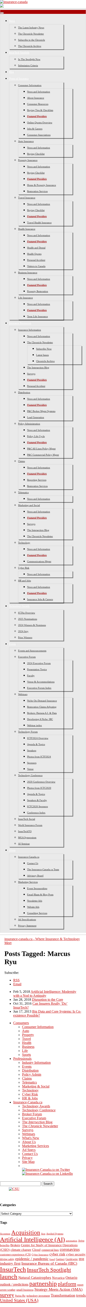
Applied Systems (54, 1233)
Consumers (21, 1023)
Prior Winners (25, 637)
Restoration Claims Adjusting (41, 706)
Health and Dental (36, 247)
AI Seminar (24, 843)
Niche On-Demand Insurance (42, 700)
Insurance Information (29, 330)
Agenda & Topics (36, 744)
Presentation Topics (37, 669)
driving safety (7, 1259)
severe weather (7, 1289)
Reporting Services (36, 480)
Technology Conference (30, 775)
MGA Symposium (27, 837)
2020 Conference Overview (41, 781)
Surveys (31, 373)
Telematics (23, 492)
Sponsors (31, 762)
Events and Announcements (32, 650)
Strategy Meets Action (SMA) (58, 1289)
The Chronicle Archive (29, 46)
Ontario (71, 1277)
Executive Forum (27, 656)
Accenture (5, 1234)
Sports (26, 1054)
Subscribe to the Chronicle (31, 40)
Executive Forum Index (39, 688)
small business (25, 1289)
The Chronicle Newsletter (31, 33)
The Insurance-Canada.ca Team (43, 869)
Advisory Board (35, 875)
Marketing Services (28, 882)
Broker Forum (32, 1114)
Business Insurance (27, 272)
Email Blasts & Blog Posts (40, 894)
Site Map (28, 1162)
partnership (43, 1283)
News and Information (38, 91)
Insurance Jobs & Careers (40, 599)
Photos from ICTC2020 (39, 788)
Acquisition (25, 1232)
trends (81, 1295)
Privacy (27, 1158)
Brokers (15, 1245)
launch (8, 1276)
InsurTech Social (26, 819)
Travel (26, 1039)
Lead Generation (35, 417)
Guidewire (71, 1259)
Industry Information (36, 1062)
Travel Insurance (26, 197)
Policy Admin (31, 1074)
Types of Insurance (19, 78)
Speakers (31, 750)
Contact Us (32, 863)
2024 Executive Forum (39, 663)
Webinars (22, 694)
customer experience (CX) (15, 1254)
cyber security (76, 1254)
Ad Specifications (27, 919)
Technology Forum (28, 731)
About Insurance (35, 98)
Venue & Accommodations (40, 681)
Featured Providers (37, 116)
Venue (30, 769)
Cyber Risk (23, 567)
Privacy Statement (27, 925)
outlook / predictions (14, 1284)
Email (17, 984)
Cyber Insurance (40, 1254)
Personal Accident (36, 260)
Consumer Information (29, 85)
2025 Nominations (27, 619)
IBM (81, 1259)
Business (28, 1047)
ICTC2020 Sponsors (37, 806)
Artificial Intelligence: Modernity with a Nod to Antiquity (44, 993)
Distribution (24, 392)
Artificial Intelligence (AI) (32, 1239)
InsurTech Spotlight (19, 52)
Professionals (22, 1058)
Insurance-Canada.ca (28, 857)
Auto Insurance (26, 141)
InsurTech (13, 1269)
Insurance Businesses (20, 323)
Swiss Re (20, 1295)
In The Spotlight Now (29, 59)
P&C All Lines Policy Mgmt (41, 448)
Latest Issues (42, 355)
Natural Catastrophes (34, 1277)
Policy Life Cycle (36, 436)
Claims (21, 461)
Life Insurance (25, 297)
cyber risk (57, 1254)
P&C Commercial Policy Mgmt (43, 454)
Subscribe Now (44, 348)
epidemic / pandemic (32, 1259)
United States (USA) (19, 1300)
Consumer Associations (38, 135)
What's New (30, 1138)
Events (12, 644)
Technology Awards (19, 606)
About (12, 850)
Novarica (58, 1277)
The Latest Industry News (31, 27)
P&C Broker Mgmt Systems (41, 411)
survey (7, 1295)
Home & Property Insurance (41, 185)
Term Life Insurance (37, 316)
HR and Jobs (24, 580)
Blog (11, 72)
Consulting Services (37, 913)
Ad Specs (29, 1150)
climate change (21, 1249)
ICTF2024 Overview (37, 738)
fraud (52, 1259)
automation (71, 1240)
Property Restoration (37, 291)
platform (67, 1284)
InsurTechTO (25, 831)
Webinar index (34, 725)
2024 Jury (23, 631)
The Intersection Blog (38, 367)
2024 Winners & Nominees (32, 625)
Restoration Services (37, 191)
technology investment (38, 1295)
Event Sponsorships (37, 888)
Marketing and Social (29, 505)
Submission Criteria (28, 65)
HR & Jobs (30, 1098)
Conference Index (36, 812)
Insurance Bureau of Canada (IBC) (49, 1263)
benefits (4, 1245)
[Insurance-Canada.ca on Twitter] (46, 1169)
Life (25, 1051)
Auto (25, 1031)
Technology (24, 542)
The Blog (37, 1122)
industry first (10, 1263)
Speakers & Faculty (37, 800)
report (80, 1284)
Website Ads (33, 907)
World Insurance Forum (30, 825)
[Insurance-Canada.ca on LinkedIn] (47, 1173)
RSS (16, 980)
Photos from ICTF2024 (39, 756)
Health (26, 1043)
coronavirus (70, 1249)
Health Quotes (34, 253)
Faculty (31, 675)
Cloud (36, 1249)
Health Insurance (26, 229)
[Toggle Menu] (2, 13)
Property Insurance (27, 160)
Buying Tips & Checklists (40, 110)
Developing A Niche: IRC (40, 719)
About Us (29, 1142)
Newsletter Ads (34, 900)
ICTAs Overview (26, 612)
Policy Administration (29, 423)
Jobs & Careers (34, 128)
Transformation (63, 1295)
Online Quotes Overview (39, 122)
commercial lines (50, 1249)
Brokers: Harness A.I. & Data (42, 713)
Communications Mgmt (39, 561)
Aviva (81, 1240)
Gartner (60, 1259)
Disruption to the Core (47, 999)
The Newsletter (40, 1126)
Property (28, 1035)
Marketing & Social (35, 1086)
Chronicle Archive (45, 361)
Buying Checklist (36, 153)
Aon (43, 1233)
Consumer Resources (37, 104)
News (12, 20)
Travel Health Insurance (39, 222)
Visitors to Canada (36, 266)
